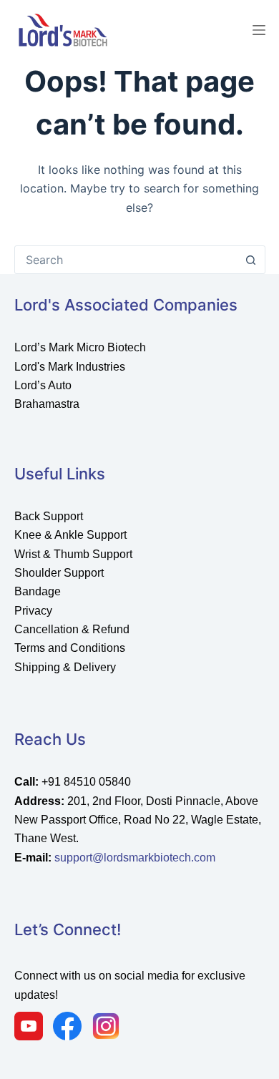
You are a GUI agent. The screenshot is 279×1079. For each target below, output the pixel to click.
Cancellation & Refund (71, 629)
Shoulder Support (59, 573)
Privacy (33, 611)
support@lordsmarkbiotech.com (134, 857)
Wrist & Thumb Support (73, 554)
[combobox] (126, 259)
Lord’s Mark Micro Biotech (80, 347)
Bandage (37, 591)
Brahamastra (46, 404)
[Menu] (259, 30)
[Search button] (251, 259)
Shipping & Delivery (65, 667)
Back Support (48, 516)
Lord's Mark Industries (69, 367)
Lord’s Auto (43, 385)
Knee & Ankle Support (70, 535)
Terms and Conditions (69, 648)
